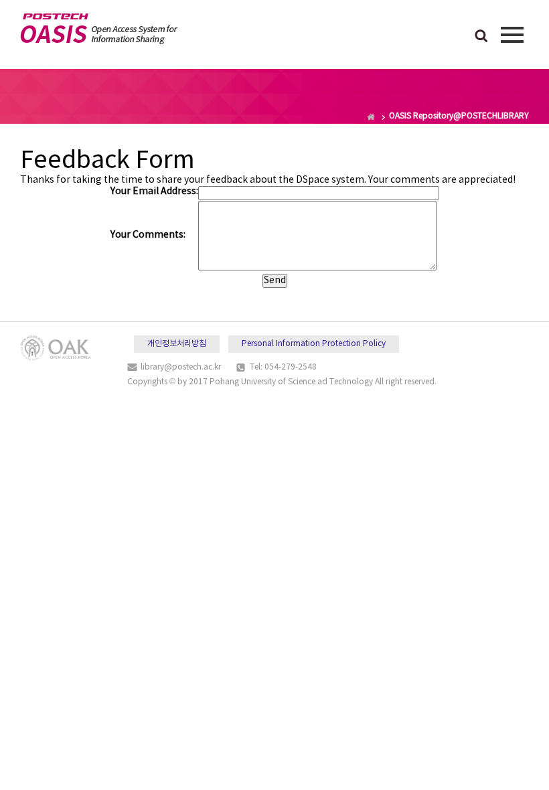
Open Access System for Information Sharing (98, 28)
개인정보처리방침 (176, 343)
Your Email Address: (154, 191)
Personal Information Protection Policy (314, 343)
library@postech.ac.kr (181, 367)
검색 (481, 37)
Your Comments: (147, 235)
